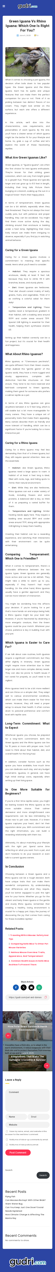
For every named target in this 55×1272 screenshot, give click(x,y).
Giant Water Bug (14, 1203)
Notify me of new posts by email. (24, 1144)
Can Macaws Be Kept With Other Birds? (25, 1200)
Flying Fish (10, 1196)
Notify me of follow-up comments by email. (28, 1139)
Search (9, 1170)
